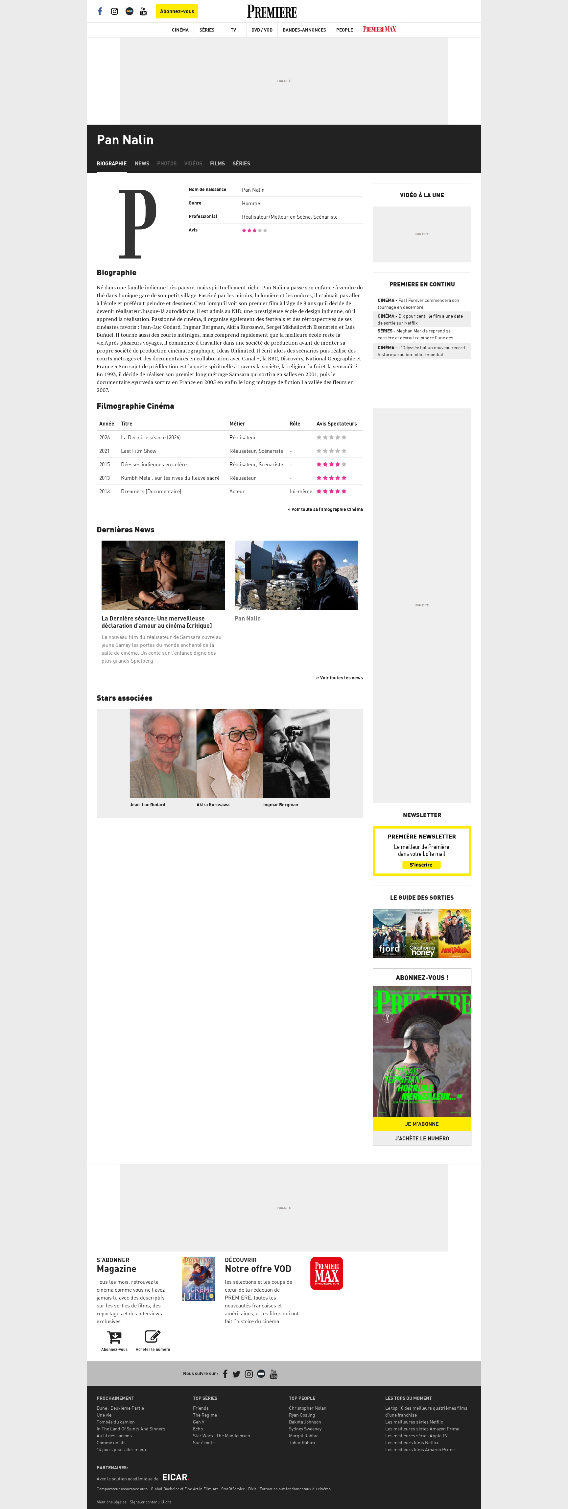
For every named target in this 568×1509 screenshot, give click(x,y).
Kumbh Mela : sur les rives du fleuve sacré (170, 478)
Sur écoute (204, 1442)
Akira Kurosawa (213, 804)
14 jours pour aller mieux (122, 1449)
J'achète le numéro (422, 1138)
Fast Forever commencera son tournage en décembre (418, 303)
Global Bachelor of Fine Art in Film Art (184, 1488)
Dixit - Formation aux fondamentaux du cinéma (289, 1488)
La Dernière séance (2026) (151, 437)
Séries (207, 30)
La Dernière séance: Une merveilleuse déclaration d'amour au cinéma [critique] (157, 622)
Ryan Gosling (302, 1415)
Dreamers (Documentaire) (151, 491)
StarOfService (233, 1488)
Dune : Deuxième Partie (120, 1408)
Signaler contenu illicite (151, 1501)
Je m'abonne (422, 1124)
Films (217, 163)
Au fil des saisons (114, 1435)
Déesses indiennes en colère (154, 464)
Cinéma (180, 30)
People (344, 30)
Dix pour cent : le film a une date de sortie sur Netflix (420, 319)
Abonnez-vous (177, 11)
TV (233, 30)
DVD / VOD (261, 30)
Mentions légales (112, 1501)
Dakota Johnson (305, 1421)
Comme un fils (111, 1442)
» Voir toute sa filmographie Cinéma (325, 509)
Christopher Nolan (307, 1408)
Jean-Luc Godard (147, 804)
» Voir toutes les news (339, 677)
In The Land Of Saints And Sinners (131, 1428)
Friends (201, 1408)
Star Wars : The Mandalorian (221, 1435)
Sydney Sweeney (305, 1428)
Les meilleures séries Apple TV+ (417, 1435)
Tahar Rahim (302, 1442)
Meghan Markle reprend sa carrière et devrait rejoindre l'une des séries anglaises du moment (415, 335)
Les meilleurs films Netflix (411, 1442)
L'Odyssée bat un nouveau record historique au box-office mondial (421, 351)
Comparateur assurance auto (122, 1488)
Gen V (198, 1421)
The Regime (205, 1415)
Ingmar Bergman (280, 804)
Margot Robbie (304, 1435)
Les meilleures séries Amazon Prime (422, 1428)
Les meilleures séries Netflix (414, 1421)
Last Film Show (138, 451)
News (142, 163)
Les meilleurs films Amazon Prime (420, 1449)
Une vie (104, 1415)
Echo (198, 1428)
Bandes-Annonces (304, 30)
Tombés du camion (116, 1421)
